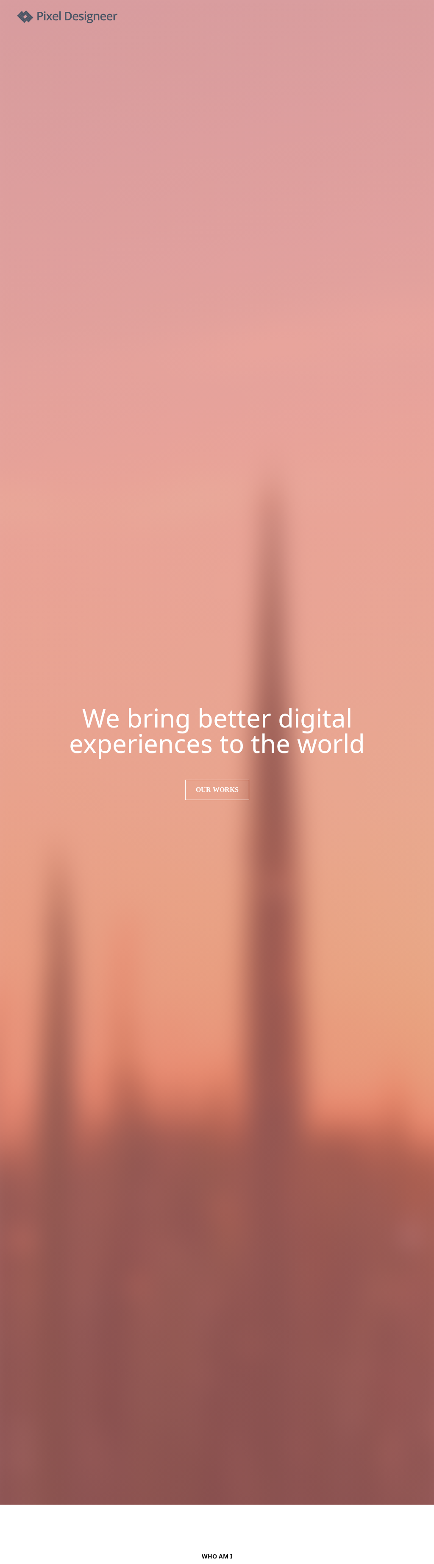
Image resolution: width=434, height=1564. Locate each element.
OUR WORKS (217, 789)
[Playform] (67, 16)
